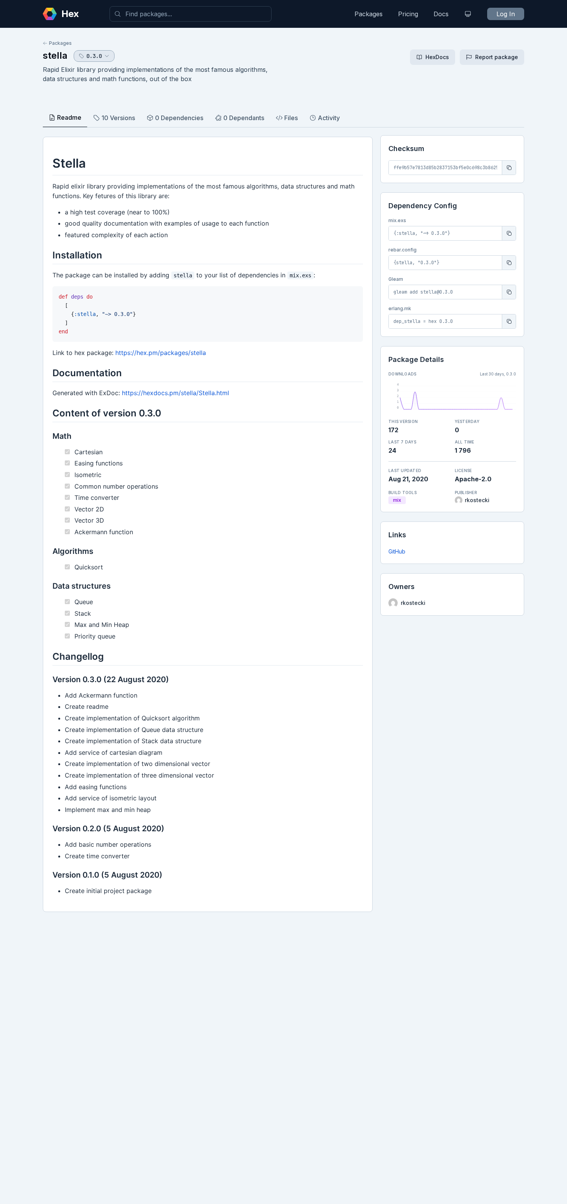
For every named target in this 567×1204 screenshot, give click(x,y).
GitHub (396, 551)
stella (55, 55)
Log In (505, 14)
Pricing (408, 14)
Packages (368, 14)
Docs (441, 14)
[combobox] (191, 14)
